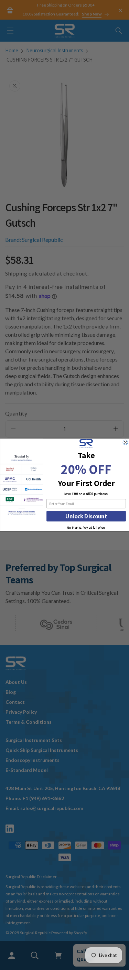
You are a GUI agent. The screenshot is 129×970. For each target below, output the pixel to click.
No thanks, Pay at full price (86, 528)
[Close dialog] (125, 442)
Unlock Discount (86, 516)
